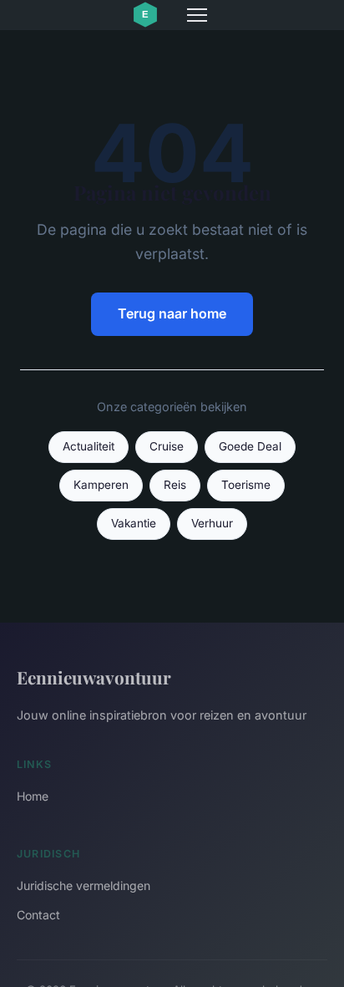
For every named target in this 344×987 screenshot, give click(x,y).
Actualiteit (88, 446)
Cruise (166, 446)
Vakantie (133, 523)
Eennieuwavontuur (94, 677)
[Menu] (197, 15)
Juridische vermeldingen (83, 885)
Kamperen (101, 484)
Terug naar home (172, 313)
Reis (175, 484)
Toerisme (246, 484)
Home (32, 796)
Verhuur (212, 523)
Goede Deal (250, 446)
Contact (38, 915)
